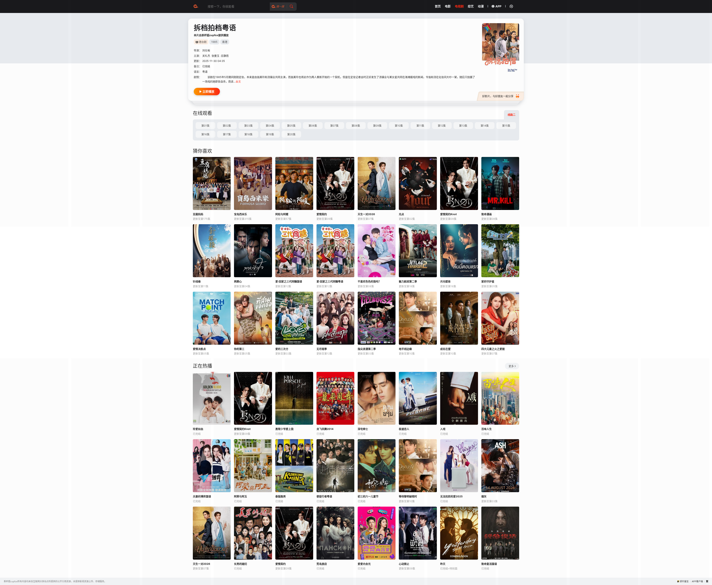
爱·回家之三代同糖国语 (288, 281)
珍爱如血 (198, 428)
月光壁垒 (445, 281)
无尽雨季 (322, 348)
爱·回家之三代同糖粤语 (330, 281)
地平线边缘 (405, 348)
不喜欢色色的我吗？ (369, 281)
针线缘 (197, 281)
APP (498, 6)
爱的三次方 (281, 348)
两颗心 (238, 281)
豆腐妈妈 (198, 214)
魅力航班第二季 (408, 281)
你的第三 (239, 348)
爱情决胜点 (199, 348)
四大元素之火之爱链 (493, 348)
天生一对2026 (201, 563)
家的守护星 (487, 281)
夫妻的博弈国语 (202, 496)
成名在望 (445, 348)
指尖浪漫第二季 (367, 348)
